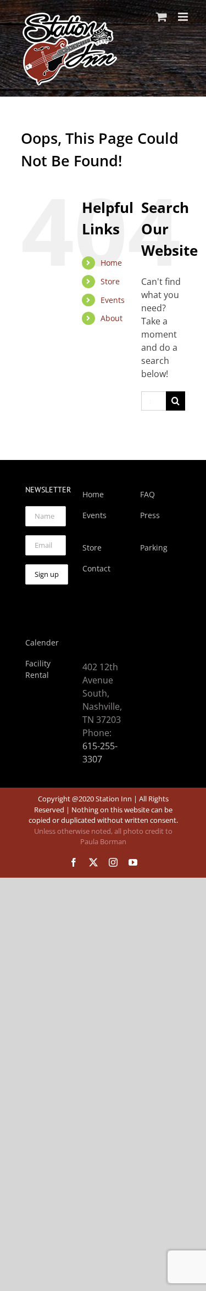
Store (110, 281)
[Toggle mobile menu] (184, 17)
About (112, 318)
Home (111, 262)
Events (113, 300)
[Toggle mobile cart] (161, 17)
